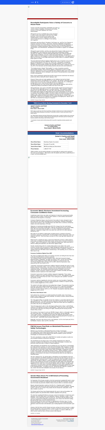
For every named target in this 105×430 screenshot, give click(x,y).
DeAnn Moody (70, 421)
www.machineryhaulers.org (37, 424)
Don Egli (72, 420)
